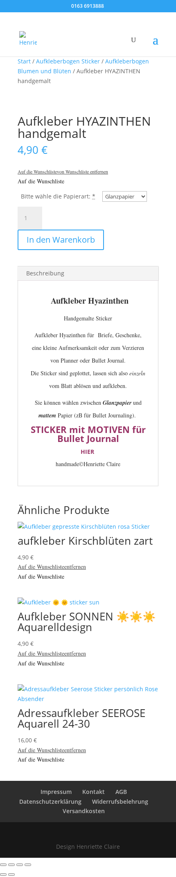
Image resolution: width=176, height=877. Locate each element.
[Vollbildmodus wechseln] (11, 864)
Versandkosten (84, 811)
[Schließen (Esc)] (28, 864)
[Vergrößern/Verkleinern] (3, 864)
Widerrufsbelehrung (120, 801)
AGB (121, 792)
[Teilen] (19, 864)
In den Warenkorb (61, 239)
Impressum (56, 792)
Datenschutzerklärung (50, 801)
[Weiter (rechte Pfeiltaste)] (11, 874)
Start (24, 61)
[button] (63, 171)
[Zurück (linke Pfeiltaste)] (3, 874)
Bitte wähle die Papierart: (55, 196)
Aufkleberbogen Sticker (68, 61)
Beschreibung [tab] (45, 273)
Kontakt (93, 792)
